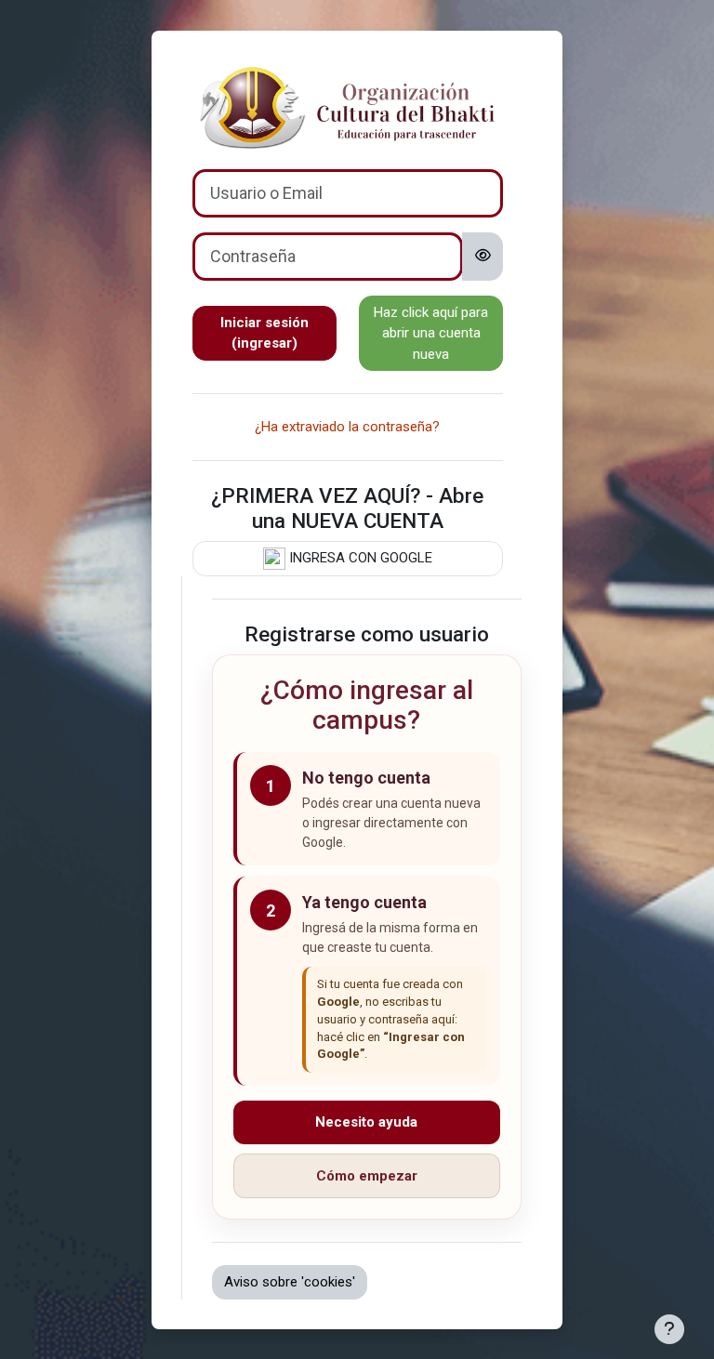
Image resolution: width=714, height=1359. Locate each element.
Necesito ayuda (366, 1122)
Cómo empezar (366, 1176)
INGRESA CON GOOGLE (358, 557)
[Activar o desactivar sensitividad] (483, 256)
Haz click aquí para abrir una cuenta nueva (431, 333)
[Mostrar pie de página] (669, 1329)
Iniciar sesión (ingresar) (264, 333)
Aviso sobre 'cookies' (289, 1281)
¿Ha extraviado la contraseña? (347, 426)
